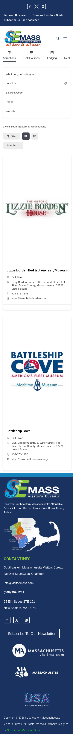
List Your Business (15, 15)
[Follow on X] (36, 6)
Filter (13, 136)
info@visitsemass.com (19, 583)
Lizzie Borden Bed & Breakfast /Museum (37, 270)
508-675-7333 (19, 293)
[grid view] (26, 136)
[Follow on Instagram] (43, 6)
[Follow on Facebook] (29, 6)
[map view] (35, 136)
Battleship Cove (19, 431)
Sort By (11, 145)
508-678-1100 (19, 454)
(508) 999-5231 (14, 592)
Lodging (52, 58)
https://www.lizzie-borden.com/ (29, 298)
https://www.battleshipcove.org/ (29, 459)
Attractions (9, 58)
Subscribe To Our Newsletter (21, 20)
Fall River (17, 277)
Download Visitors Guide (48, 15)
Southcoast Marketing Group (24, 730)
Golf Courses (31, 58)
